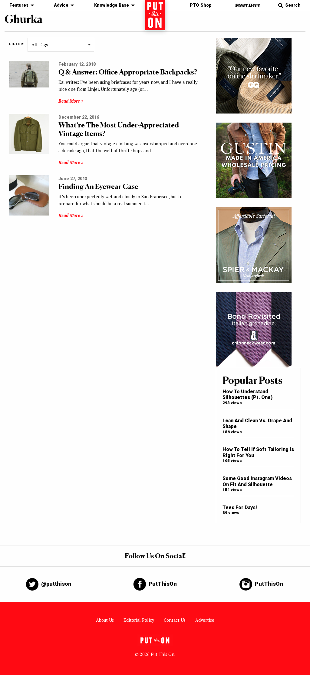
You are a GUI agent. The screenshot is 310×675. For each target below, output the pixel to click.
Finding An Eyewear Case (98, 186)
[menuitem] (20, 5)
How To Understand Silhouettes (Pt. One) (247, 394)
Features (18, 5)
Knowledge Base (111, 5)
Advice (61, 5)
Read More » (70, 101)
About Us (105, 620)
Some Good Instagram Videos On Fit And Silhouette (257, 481)
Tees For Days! (240, 507)
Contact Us (175, 620)
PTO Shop (201, 5)
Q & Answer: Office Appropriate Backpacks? (127, 72)
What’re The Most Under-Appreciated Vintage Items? (118, 129)
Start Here (247, 5)
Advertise (204, 620)
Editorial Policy (139, 620)
